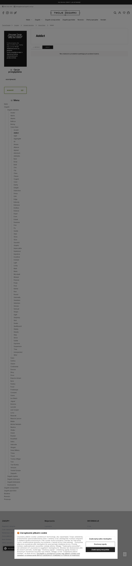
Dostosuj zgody (100, 544)
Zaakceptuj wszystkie (100, 550)
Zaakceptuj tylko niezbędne (100, 539)
